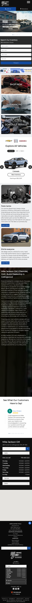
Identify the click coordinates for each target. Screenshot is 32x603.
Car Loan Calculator (15, 528)
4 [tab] (17, 34)
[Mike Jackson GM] (5, 3)
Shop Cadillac (15, 541)
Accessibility (12, 598)
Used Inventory (15, 543)
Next (30, 167)
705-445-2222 (25, 457)
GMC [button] (17, 151)
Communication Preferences (15, 535)
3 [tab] (12, 433)
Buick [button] (22, 151)
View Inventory (16, 174)
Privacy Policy (20, 598)
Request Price (15, 525)
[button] (29, 523)
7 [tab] (18, 433)
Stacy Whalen (17, 411)
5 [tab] (15, 433)
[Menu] (28, 2)
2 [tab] (14, 34)
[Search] (29, 548)
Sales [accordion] (6, 453)
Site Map (27, 598)
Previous (2, 167)
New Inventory (15, 540)
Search (16, 63)
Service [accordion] (6, 478)
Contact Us (5, 598)
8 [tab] (19, 433)
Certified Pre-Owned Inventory (15, 544)
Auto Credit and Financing (15, 530)
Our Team (15, 533)
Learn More (5, 225)
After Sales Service (15, 527)
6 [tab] (16, 433)
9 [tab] (21, 433)
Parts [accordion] (6, 483)
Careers (15, 536)
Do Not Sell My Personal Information (12, 600)
